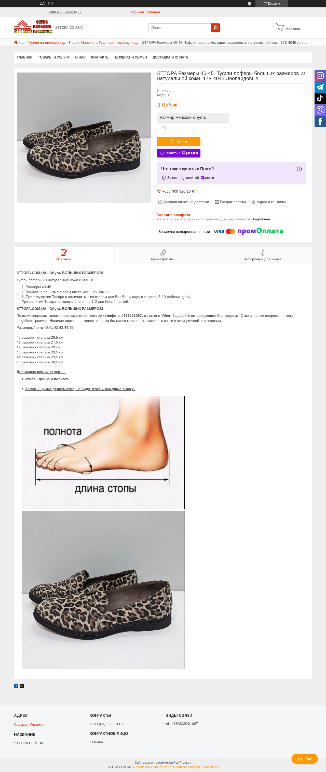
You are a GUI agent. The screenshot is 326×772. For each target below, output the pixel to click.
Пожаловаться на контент (152, 767)
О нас (80, 57)
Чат (308, 759)
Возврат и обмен (131, 57)
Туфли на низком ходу (46, 42)
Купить (182, 142)
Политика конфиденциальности (196, 767)
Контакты (100, 57)
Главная (24, 57)
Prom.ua (185, 762)
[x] (22, 687)
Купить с (173, 153)
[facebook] (16, 687)
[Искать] (215, 27)
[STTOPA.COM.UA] (33, 27)
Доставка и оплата (170, 57)
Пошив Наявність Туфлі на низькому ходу (103, 42)
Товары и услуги (54, 57)
